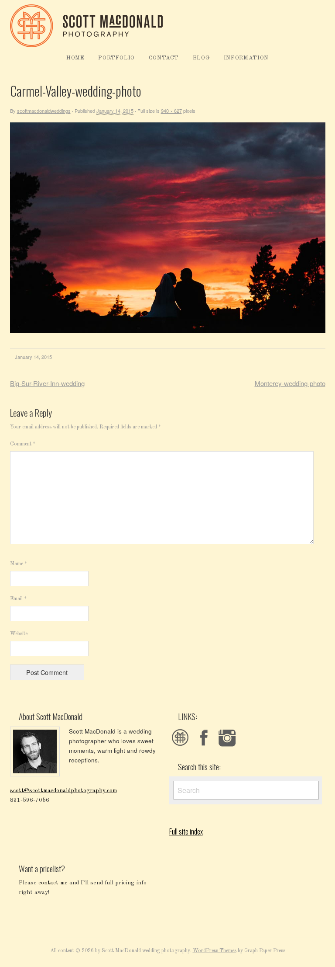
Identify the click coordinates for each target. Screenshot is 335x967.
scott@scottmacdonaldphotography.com (63, 790)
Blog (201, 58)
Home (75, 58)
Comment (22, 444)
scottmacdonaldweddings (44, 110)
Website (18, 634)
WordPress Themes (214, 950)
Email (18, 599)
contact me (53, 883)
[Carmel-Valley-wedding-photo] (167, 331)
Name (18, 564)
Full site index (186, 831)
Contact (164, 58)
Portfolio (116, 58)
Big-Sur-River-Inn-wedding (47, 383)
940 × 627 (171, 110)
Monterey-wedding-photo (290, 383)
